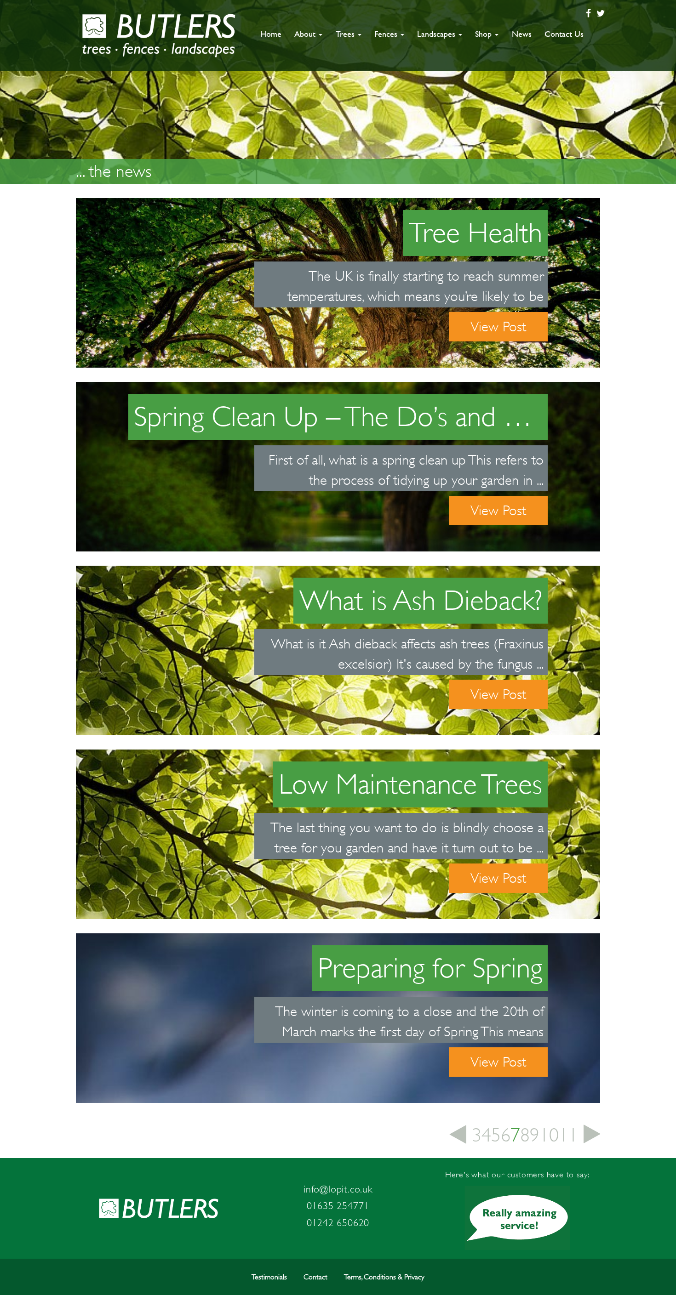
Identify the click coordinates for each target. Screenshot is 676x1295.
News (522, 34)
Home (270, 34)
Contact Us (564, 34)
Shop (484, 34)
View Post (498, 326)
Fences (387, 34)
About (306, 34)
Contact (315, 1277)
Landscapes (437, 34)
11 (568, 1135)
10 (549, 1135)
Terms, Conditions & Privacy (384, 1277)
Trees (346, 34)
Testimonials (269, 1277)
